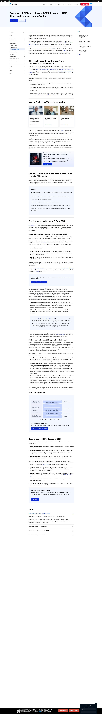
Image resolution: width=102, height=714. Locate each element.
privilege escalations (51, 94)
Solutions (50, 4)
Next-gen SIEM (14, 45)
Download (85, 4)
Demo (64, 4)
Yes (84, 709)
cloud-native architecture (67, 268)
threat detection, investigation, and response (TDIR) (47, 69)
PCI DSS (37, 271)
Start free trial (48, 164)
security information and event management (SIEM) (43, 48)
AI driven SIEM (14, 47)
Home (30, 32)
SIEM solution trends (15, 49)
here (40, 711)
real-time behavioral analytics (66, 69)
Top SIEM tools (38, 32)
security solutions (52, 138)
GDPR (58, 132)
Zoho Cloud (45, 242)
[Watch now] (36, 116)
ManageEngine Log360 (40, 268)
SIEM (33, 32)
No (84, 711)
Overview (44, 4)
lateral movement (42, 94)
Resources (57, 4)
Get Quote (70, 4)
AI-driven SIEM (60, 334)
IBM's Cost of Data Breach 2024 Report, (46, 318)
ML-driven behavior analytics (44, 294)
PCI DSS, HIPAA (67, 474)
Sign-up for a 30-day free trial (39, 282)
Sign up (22, 20)
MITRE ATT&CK (46, 464)
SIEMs (62, 130)
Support (76, 4)
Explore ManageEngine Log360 (40, 428)
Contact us (35, 499)
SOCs (65, 50)
